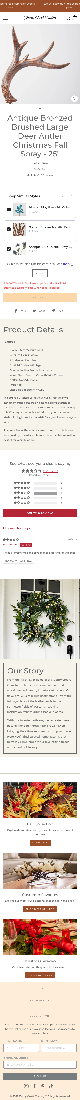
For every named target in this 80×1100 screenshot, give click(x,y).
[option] (40, 64)
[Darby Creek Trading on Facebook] (34, 1086)
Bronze (40, 273)
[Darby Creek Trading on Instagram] (26, 1086)
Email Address (16, 1058)
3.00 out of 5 (50, 471)
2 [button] (40, 109)
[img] (11, 539)
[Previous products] (62, 196)
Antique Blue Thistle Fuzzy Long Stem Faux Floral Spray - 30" (51, 247)
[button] (35, 175)
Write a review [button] (40, 513)
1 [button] (37, 109)
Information (40, 1000)
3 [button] (44, 109)
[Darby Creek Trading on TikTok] (51, 1086)
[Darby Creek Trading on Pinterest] (42, 1086)
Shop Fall (40, 842)
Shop (40, 988)
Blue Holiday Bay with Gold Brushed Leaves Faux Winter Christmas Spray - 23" (51, 207)
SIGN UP (40, 1076)
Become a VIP (40, 1016)
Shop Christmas (40, 975)
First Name (12, 1041)
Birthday (49, 1041)
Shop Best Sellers (40, 909)
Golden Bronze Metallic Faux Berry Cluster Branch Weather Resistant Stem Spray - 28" (51, 227)
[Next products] (72, 196)
